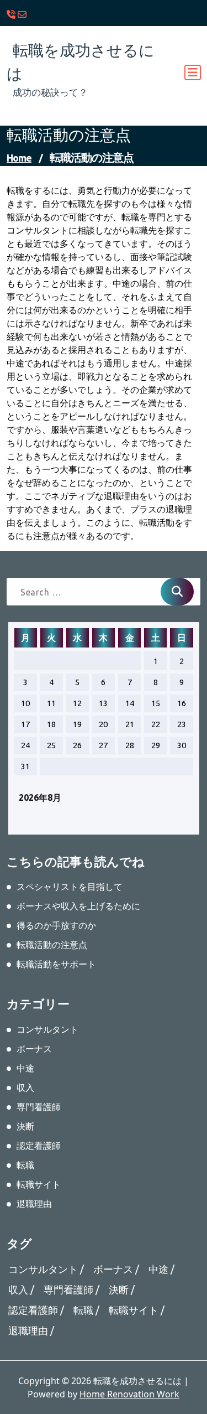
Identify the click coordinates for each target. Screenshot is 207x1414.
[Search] (177, 591)
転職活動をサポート (56, 964)
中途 (25, 1068)
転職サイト (39, 1184)
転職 (25, 1165)
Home (19, 157)
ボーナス (34, 1049)
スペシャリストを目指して (70, 887)
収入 (25, 1087)
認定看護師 (39, 1146)
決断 (25, 1126)
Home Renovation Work (129, 1394)
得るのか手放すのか (56, 925)
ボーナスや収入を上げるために (78, 906)
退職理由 (34, 1204)
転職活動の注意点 (52, 945)
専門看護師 (39, 1107)
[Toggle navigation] (192, 72)
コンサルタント (47, 1029)
